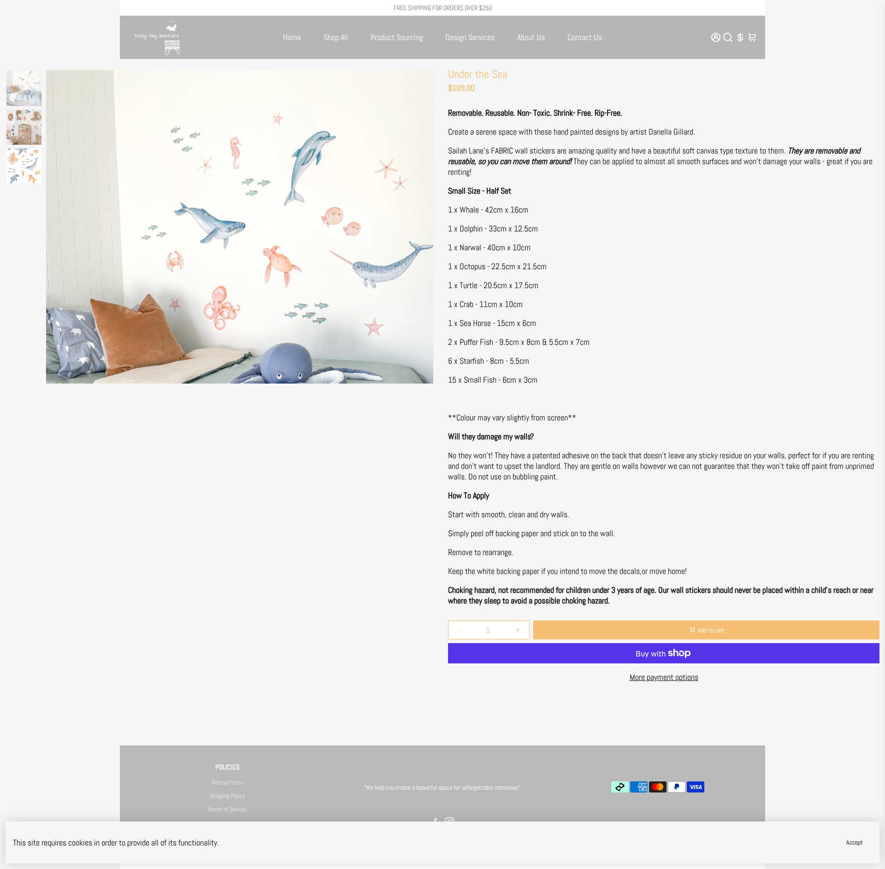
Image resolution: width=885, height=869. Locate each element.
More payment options (664, 677)
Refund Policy (227, 782)
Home (292, 37)
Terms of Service (227, 809)
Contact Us (584, 37)
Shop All (336, 37)
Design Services (470, 37)
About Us (531, 37)
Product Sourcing (397, 37)
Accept (854, 842)
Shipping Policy (227, 796)
